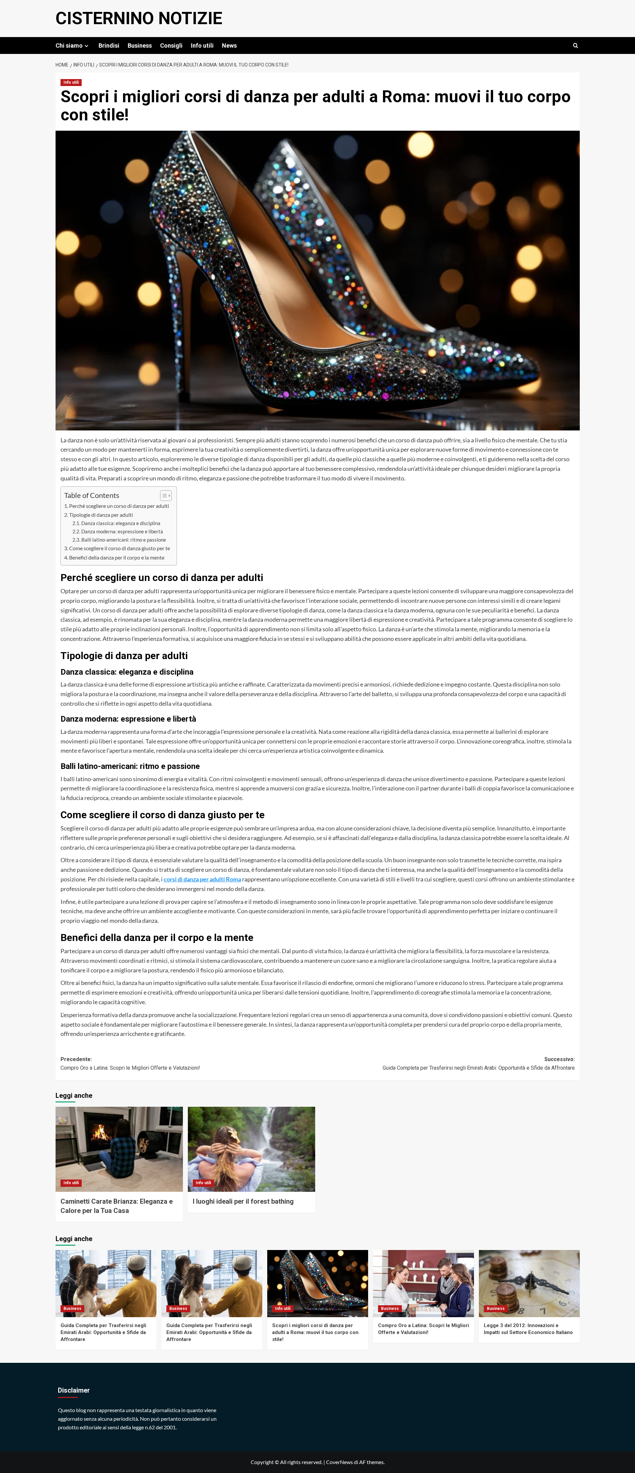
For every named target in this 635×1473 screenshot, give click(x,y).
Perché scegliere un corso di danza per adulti (119, 506)
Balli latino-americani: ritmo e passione (123, 540)
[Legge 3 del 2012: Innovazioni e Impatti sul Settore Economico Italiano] (529, 1283)
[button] (576, 45)
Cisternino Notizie (139, 18)
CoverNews (339, 1462)
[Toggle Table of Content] (162, 495)
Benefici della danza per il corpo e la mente (116, 557)
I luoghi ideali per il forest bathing (243, 1201)
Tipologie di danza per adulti (101, 515)
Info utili (202, 45)
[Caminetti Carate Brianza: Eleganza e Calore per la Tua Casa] (119, 1149)
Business (140, 45)
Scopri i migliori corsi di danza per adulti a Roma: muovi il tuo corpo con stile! (315, 1332)
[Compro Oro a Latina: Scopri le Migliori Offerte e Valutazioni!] (423, 1283)
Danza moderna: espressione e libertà (122, 531)
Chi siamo (69, 45)
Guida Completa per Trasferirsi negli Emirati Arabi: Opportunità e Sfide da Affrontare (103, 1332)
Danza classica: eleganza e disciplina (120, 523)
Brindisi (109, 45)
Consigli (171, 45)
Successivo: (479, 1063)
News (229, 45)
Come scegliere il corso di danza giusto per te (119, 548)
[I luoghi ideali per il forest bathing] (251, 1149)
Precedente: (130, 1063)
